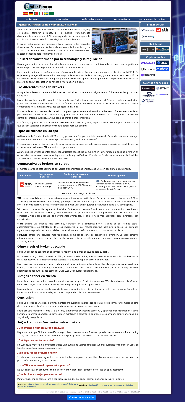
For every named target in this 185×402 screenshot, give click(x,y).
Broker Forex (32, 19)
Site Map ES (82, 392)
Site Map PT (124, 392)
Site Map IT (103, 392)
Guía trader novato (92, 19)
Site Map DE (93, 392)
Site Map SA (135, 392)
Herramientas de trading (152, 19)
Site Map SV (114, 392)
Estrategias (62, 19)
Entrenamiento (122, 19)
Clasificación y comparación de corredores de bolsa (110, 385)
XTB (98, 181)
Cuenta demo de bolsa (82, 397)
